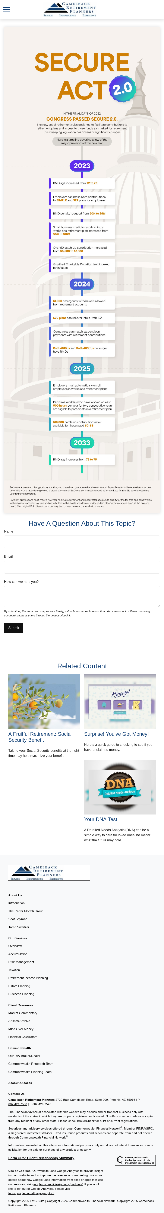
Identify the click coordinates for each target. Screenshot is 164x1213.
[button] (15, 895)
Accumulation (17, 954)
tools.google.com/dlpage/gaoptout (31, 1193)
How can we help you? (21, 582)
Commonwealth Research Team (30, 1064)
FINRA (140, 1128)
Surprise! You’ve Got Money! (116, 734)
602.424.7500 (17, 1104)
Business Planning (21, 994)
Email (8, 556)
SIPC (149, 1128)
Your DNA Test (100, 819)
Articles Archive (19, 1021)
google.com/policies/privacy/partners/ (57, 1184)
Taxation (14, 970)
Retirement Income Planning (28, 978)
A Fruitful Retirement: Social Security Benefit (40, 737)
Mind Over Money (21, 1029)
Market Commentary (22, 1013)
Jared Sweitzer (18, 927)
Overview (15, 946)
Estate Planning (19, 986)
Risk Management (21, 962)
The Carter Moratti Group (25, 911)
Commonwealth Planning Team (30, 1072)
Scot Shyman (17, 919)
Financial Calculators (22, 1037)
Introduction (16, 903)
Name (8, 531)
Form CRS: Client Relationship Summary (41, 1158)
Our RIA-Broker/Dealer (24, 1056)
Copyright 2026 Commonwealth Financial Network (81, 1201)
